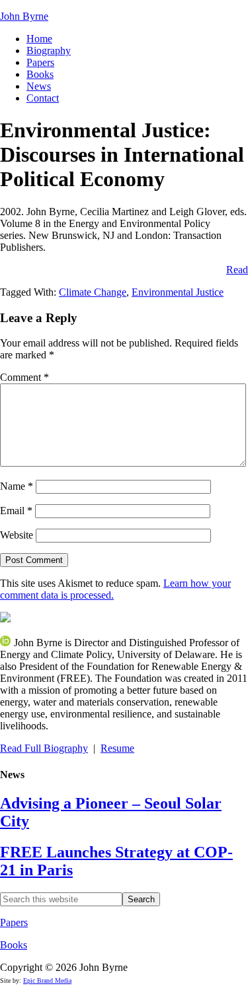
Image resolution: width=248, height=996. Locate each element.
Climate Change (92, 292)
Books (13, 944)
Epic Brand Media (47, 980)
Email (16, 510)
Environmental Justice (178, 292)
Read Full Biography (44, 748)
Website (16, 535)
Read (237, 269)
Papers (14, 922)
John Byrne (24, 16)
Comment (24, 377)
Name (16, 486)
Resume (117, 748)
